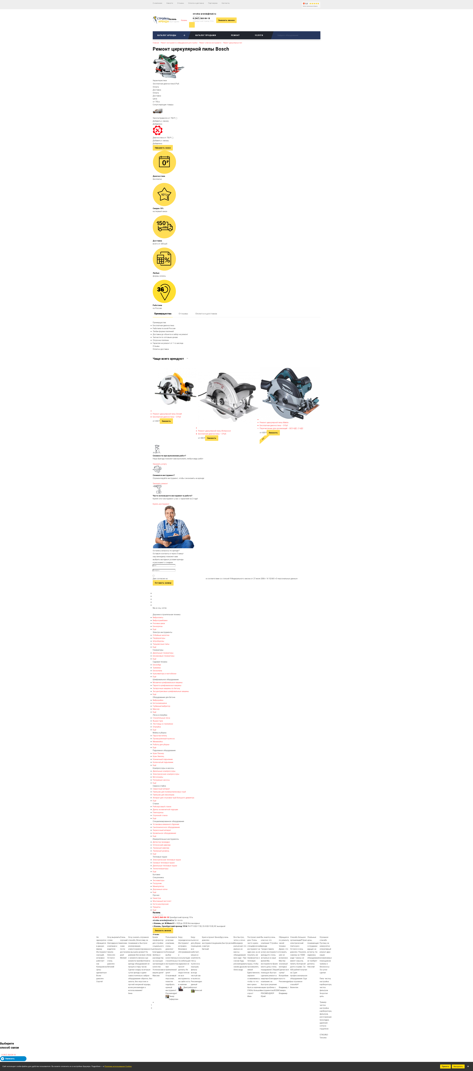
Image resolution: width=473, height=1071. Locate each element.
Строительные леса (161, 718)
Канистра (157, 898)
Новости (169, 3)
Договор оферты (160, 1032)
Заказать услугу (160, 464)
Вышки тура (158, 721)
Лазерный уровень (161, 851)
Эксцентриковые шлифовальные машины (171, 691)
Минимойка (158, 741)
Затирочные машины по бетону (166, 688)
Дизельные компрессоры (164, 771)
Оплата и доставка (196, 3)
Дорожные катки (160, 889)
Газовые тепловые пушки (164, 863)
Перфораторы (159, 638)
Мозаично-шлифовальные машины (168, 682)
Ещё (154, 629)
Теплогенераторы (160, 869)
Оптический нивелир (162, 845)
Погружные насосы (161, 780)
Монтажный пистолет (162, 901)
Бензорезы (158, 626)
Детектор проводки (161, 842)
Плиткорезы (158, 812)
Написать (10, 1058)
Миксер (156, 709)
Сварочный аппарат (161, 789)
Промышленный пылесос (164, 739)
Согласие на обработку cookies (166, 1026)
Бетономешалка (160, 703)
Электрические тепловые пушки (167, 860)
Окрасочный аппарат (162, 830)
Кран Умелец (158, 756)
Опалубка (157, 727)
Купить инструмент (161, 504)
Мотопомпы (158, 777)
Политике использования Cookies (118, 1066)
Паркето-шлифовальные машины (167, 685)
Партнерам (212, 3)
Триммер (157, 668)
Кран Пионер (158, 753)
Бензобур (157, 665)
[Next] (153, 1002)
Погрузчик (157, 883)
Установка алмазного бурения (166, 824)
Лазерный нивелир (161, 848)
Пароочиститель (160, 736)
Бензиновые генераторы (163, 656)
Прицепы (156, 907)
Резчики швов (159, 623)
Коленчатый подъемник (163, 762)
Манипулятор (158, 886)
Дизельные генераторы (163, 653)
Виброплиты (158, 617)
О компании (157, 3)
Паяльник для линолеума (163, 795)
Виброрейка (158, 700)
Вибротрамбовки (160, 620)
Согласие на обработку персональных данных (173, 1021)
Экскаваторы (158, 880)
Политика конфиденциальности (166, 1016)
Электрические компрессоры (166, 774)
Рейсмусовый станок (162, 806)
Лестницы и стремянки (163, 724)
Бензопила (157, 671)
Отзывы (180, 3)
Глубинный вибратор (161, 706)
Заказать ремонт (160, 483)
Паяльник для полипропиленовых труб (169, 792)
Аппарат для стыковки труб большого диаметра (173, 798)
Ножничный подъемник (163, 759)
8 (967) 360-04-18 (201, 18)
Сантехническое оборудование (166, 827)
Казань (173, 19)
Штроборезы (158, 641)
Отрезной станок (160, 815)
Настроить (458, 1066)
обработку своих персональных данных (186, 578)
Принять (445, 1066)
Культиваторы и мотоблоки (164, 674)
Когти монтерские (161, 904)
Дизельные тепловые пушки (165, 866)
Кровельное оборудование (164, 833)
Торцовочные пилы (161, 644)
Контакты (226, 3)
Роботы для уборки (161, 744)
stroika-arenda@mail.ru (204, 14)
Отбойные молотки (161, 635)
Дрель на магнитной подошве (165, 809)
